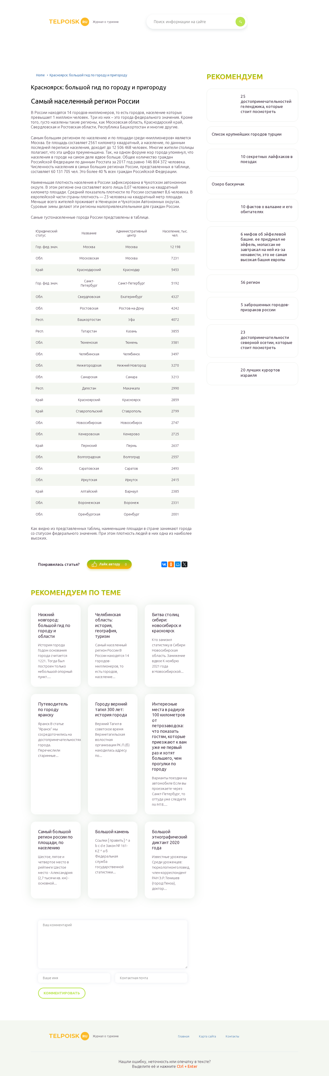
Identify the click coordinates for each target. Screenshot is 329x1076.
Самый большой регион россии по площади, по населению (55, 839)
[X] (184, 564)
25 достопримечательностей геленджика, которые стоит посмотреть (266, 104)
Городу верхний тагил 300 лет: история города (111, 709)
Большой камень (112, 831)
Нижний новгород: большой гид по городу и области (54, 625)
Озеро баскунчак (228, 184)
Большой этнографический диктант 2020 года (169, 839)
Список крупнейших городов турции (247, 134)
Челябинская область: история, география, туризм (108, 625)
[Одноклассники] (171, 564)
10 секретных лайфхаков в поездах (267, 159)
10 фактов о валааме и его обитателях (266, 209)
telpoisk (68, 21)
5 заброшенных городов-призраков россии (265, 307)
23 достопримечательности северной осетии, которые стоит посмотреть (266, 340)
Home (40, 75)
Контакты (232, 1036)
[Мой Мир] (178, 564)
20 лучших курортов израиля (260, 372)
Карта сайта (207, 1036)
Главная (183, 1036)
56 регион (250, 282)
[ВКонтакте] (164, 564)
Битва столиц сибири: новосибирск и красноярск (166, 622)
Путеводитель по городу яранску (53, 709)
